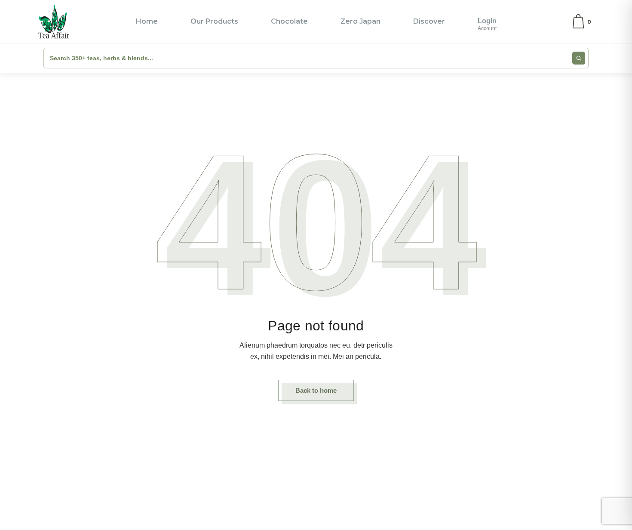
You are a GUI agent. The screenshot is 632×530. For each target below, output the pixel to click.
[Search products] (578, 58)
